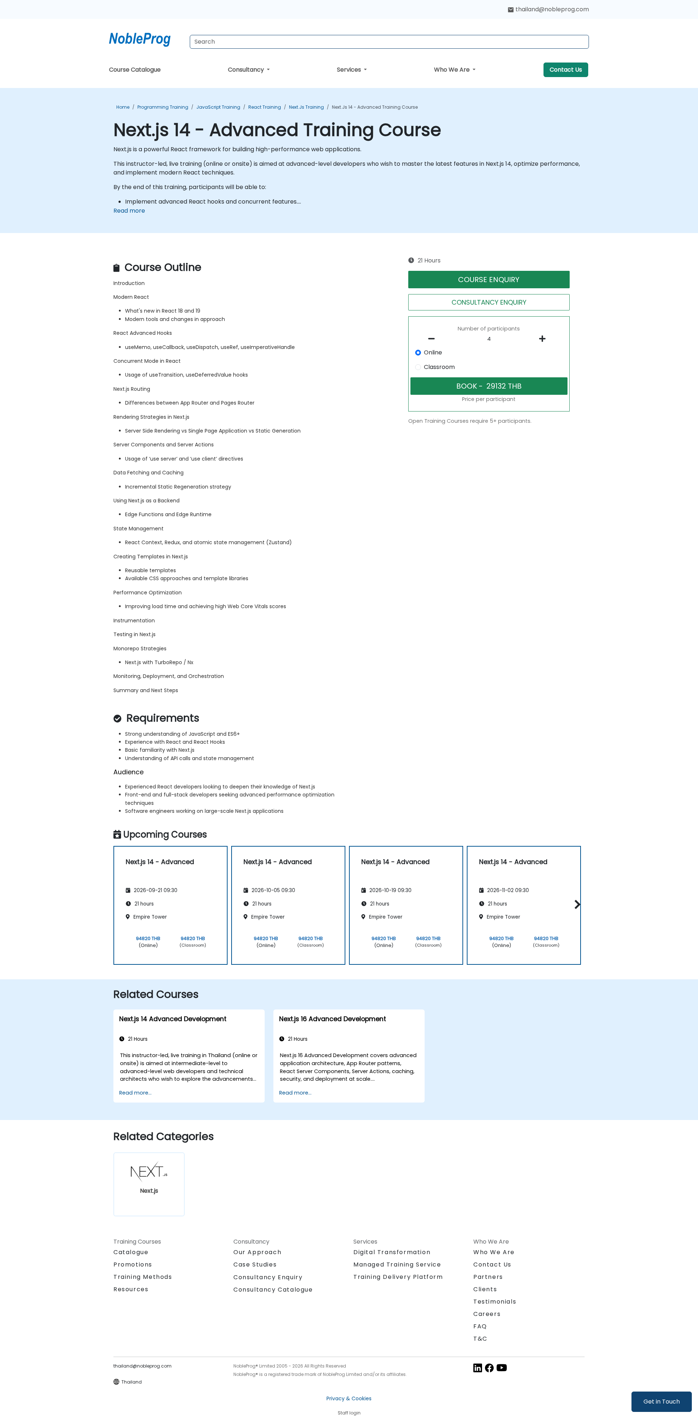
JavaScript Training (218, 107)
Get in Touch (661, 1401)
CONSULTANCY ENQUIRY (489, 302)
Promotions (132, 1264)
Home (122, 107)
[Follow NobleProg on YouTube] (502, 1367)
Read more (129, 210)
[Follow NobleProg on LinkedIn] (477, 1367)
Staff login (349, 1413)
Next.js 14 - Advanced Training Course (375, 107)
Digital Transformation (391, 1252)
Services (349, 69)
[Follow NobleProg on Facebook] (489, 1367)
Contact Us (566, 69)
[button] (575, 904)
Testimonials (494, 1301)
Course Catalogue (135, 69)
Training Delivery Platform (398, 1277)
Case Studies (255, 1264)
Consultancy (246, 69)
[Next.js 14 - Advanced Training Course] (146, 38)
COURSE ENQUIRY (489, 279)
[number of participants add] (544, 339)
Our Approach (257, 1252)
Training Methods (142, 1277)
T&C (480, 1338)
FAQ (480, 1326)
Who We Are (452, 69)
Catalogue (130, 1252)
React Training (264, 107)
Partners (488, 1277)
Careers (487, 1314)
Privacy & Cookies (349, 1398)
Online (433, 352)
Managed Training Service (397, 1264)
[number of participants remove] (433, 339)
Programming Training (162, 107)
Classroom (439, 367)
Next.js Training (306, 107)
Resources (130, 1289)
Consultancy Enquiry (267, 1277)
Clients (485, 1289)
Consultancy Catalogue (273, 1289)
